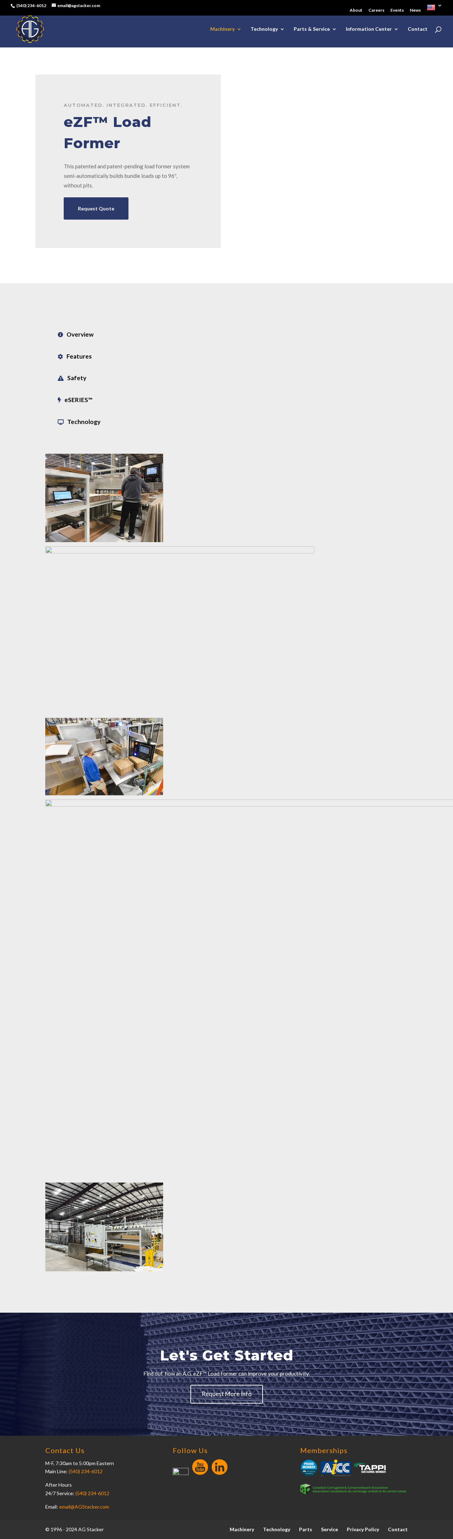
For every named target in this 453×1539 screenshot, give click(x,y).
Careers (376, 10)
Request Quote (96, 208)
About (356, 10)
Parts (305, 1529)
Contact (418, 29)
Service (329, 1529)
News (415, 10)
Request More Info (227, 1394)
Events (397, 10)
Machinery (222, 29)
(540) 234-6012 (86, 1471)
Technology (264, 29)
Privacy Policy (363, 1529)
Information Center (369, 29)
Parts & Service (312, 29)
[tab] (82, 334)
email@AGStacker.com (84, 1507)
